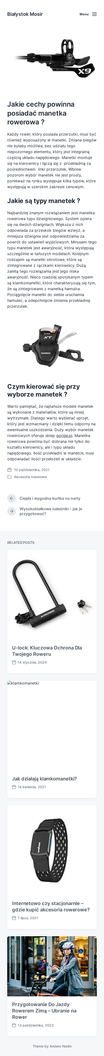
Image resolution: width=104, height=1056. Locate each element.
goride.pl (64, 435)
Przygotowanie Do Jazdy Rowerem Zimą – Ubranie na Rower (44, 1010)
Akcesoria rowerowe (30, 477)
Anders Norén (61, 1046)
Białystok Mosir (25, 14)
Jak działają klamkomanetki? (44, 779)
